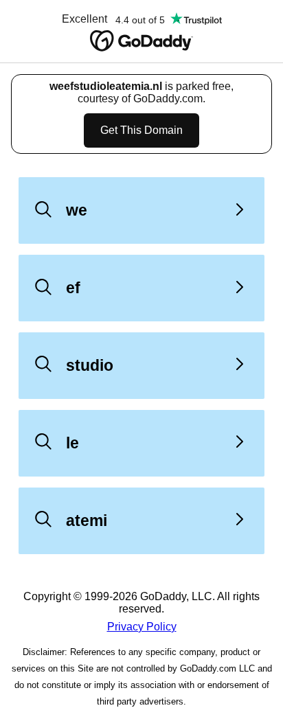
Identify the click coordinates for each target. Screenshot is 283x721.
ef (73, 288)
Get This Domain (141, 130)
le (72, 443)
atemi (86, 520)
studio (89, 365)
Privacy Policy (142, 626)
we (76, 210)
